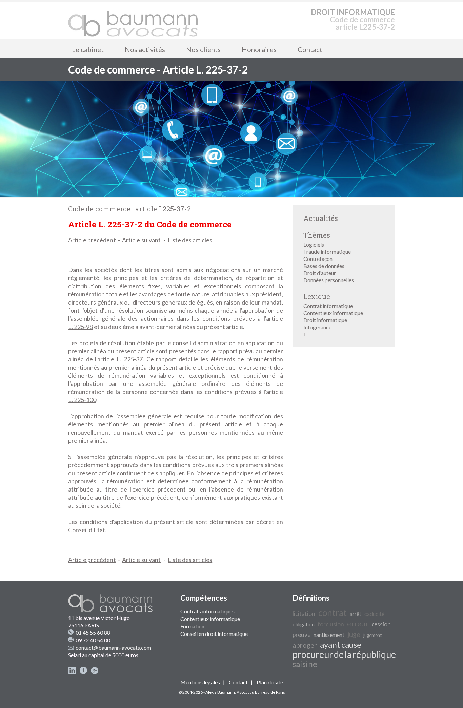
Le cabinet (88, 49)
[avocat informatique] (231, 195)
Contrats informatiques (207, 611)
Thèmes (316, 235)
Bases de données (323, 266)
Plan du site (270, 682)
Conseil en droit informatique (214, 633)
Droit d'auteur (319, 273)
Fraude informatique (327, 251)
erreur (357, 623)
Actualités (320, 218)
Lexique (316, 296)
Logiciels (313, 244)
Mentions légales (200, 682)
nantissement (329, 634)
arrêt (355, 614)
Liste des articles (190, 240)
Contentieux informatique (333, 313)
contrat (332, 612)
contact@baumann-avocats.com (113, 647)
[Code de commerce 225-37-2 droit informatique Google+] (94, 672)
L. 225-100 (82, 399)
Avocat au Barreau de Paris (261, 692)
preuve (301, 634)
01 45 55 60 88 (93, 632)
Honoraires (259, 49)
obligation (304, 624)
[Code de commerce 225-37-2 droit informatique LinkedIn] (72, 672)
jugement (372, 635)
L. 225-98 (80, 326)
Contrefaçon (318, 258)
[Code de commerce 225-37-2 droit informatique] (133, 20)
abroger (305, 645)
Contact (310, 49)
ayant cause (340, 644)
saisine (305, 664)
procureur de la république (344, 654)
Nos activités (145, 49)
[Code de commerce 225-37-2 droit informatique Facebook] (83, 672)
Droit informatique (325, 320)
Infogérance (317, 327)
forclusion (331, 624)
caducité (374, 613)
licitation (304, 613)
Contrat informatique (328, 306)
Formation (192, 626)
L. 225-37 (130, 359)
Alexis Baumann (220, 692)
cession (381, 624)
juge (353, 634)
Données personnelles (328, 280)
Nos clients (203, 49)
